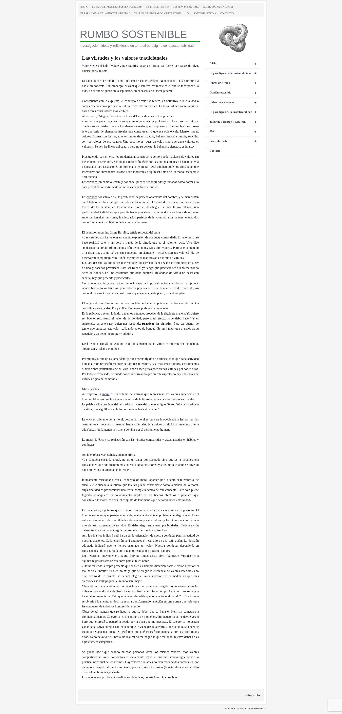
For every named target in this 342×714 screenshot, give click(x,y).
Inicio (84, 6)
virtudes (92, 197)
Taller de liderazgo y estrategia (157, 13)
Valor (86, 65)
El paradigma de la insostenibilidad (105, 13)
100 (187, 13)
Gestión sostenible (186, 6)
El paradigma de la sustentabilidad (117, 6)
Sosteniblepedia (205, 13)
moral (105, 394)
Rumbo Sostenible (133, 34)
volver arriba (252, 695)
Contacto (227, 13)
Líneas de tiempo (157, 6)
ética (89, 419)
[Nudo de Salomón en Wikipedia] (233, 51)
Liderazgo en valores (218, 6)
